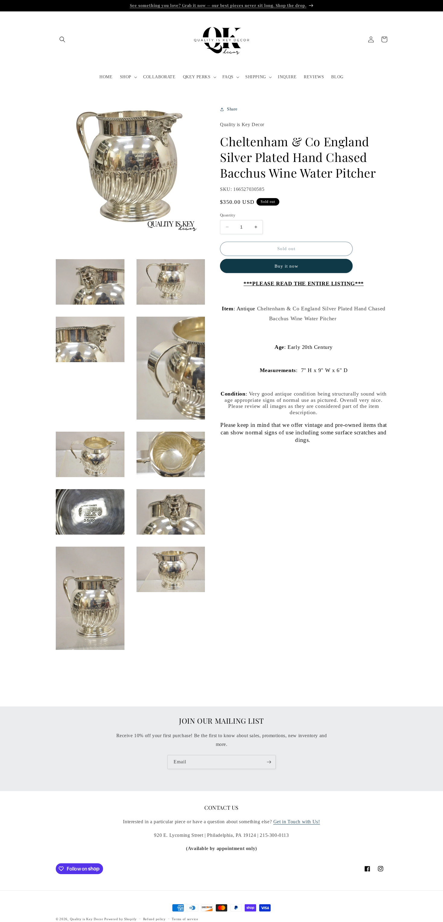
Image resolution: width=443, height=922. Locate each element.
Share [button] (232, 109)
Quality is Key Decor (86, 919)
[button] (62, 39)
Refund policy (154, 918)
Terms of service (185, 918)
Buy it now (286, 266)
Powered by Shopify (120, 919)
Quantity (227, 215)
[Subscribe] (268, 762)
